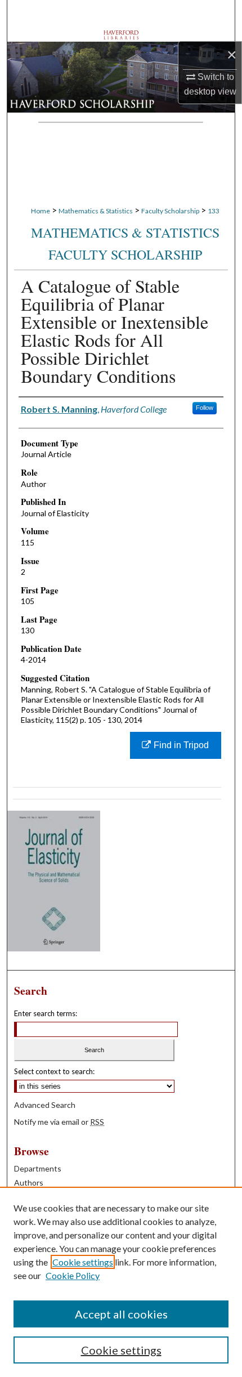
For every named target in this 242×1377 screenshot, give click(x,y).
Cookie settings (82, 1262)
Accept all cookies (121, 1314)
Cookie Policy (73, 1275)
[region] (121, 1282)
